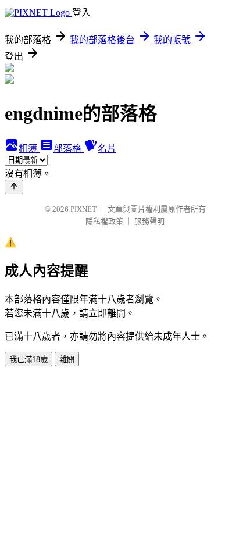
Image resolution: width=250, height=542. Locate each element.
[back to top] (14, 187)
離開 (66, 359)
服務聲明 (149, 221)
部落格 (68, 149)
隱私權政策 (104, 221)
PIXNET (83, 209)
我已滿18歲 (28, 359)
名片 (107, 149)
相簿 (29, 149)
